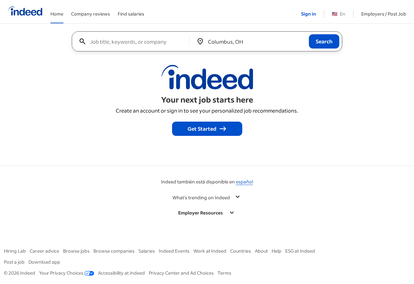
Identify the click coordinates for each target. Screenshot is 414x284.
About (261, 251)
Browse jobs (76, 251)
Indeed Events (174, 251)
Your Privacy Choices (61, 273)
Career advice (44, 251)
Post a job (14, 262)
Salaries (146, 251)
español (244, 182)
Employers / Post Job (383, 14)
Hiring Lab (15, 251)
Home (56, 14)
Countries (240, 251)
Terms (224, 273)
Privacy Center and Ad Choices (181, 273)
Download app (44, 262)
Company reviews (90, 14)
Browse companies (114, 251)
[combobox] (133, 41)
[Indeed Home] (25, 11)
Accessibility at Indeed (121, 273)
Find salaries (131, 14)
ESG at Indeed (300, 251)
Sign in (308, 14)
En (338, 14)
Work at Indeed (209, 251)
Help (276, 251)
